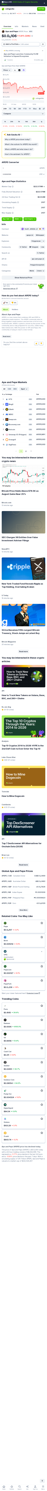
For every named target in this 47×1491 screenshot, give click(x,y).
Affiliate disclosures (8, 385)
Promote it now (32, 993)
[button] (23, 57)
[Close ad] (41, 951)
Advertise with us (9, 288)
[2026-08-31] (40, 108)
